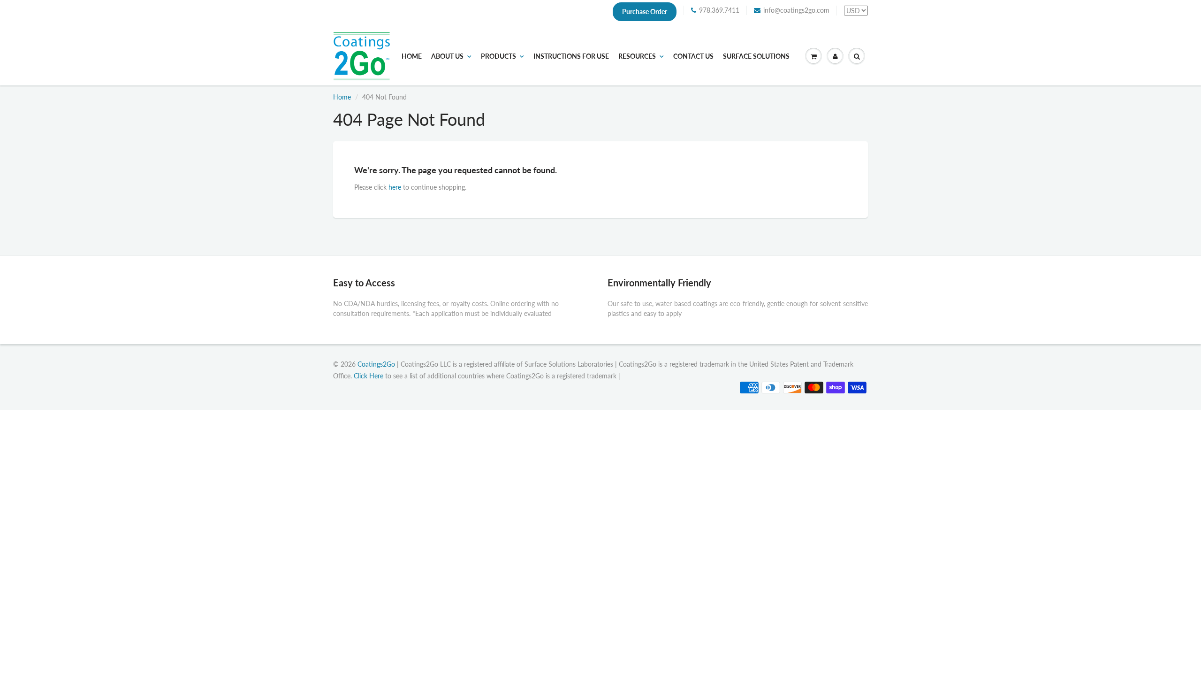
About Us (447, 56)
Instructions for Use (571, 56)
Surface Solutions (756, 56)
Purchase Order (644, 11)
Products (498, 56)
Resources (637, 56)
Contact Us (693, 56)
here (394, 187)
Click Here (368, 376)
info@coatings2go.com (796, 10)
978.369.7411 (719, 10)
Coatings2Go (376, 364)
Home (412, 56)
